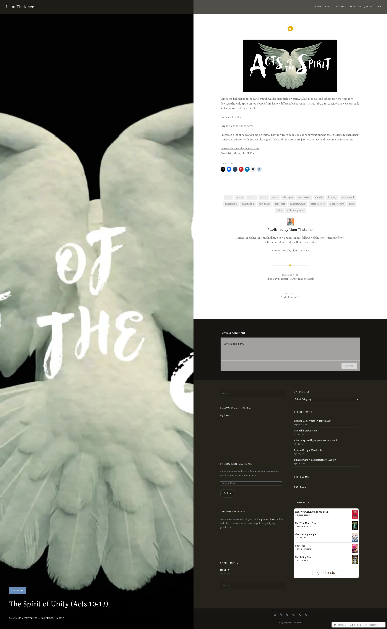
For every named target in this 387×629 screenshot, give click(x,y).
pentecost (280, 204)
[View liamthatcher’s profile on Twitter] (225, 570)
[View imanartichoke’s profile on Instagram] (229, 570)
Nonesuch (300, 545)
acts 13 (263, 197)
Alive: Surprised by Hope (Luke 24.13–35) (315, 440)
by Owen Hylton (240, 148)
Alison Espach (302, 538)
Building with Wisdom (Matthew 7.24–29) (315, 459)
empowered (347, 197)
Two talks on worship (305, 430)
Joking (369, 6)
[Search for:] (252, 393)
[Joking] (299, 614)
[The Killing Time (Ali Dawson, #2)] (355, 563)
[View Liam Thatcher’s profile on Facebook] (221, 570)
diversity (332, 197)
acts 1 (228, 197)
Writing (341, 6)
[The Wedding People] (355, 540)
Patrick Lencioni (303, 515)
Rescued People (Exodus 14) (308, 450)
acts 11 (251, 197)
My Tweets (226, 415)
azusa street (304, 197)
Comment (349, 365)
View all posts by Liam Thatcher (290, 250)
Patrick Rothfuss (304, 526)
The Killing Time (303, 557)
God (13, 591)
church (319, 197)
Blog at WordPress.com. (290, 623)
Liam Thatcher (20, 6)
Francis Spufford (304, 549)
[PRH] (305, 614)
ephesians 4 (248, 204)
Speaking (355, 6)
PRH (378, 6)
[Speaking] (293, 614)
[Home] (274, 614)
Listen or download (232, 117)
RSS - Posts (300, 487)
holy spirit (264, 204)
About (329, 6)
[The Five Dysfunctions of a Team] (355, 518)
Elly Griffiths (303, 560)
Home (318, 6)
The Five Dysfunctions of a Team (311, 511)
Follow (227, 493)
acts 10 (239, 197)
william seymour (295, 210)
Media (20, 591)
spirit (351, 204)
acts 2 (275, 197)
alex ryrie (288, 197)
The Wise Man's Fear (305, 523)
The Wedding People (305, 534)
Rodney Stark (337, 204)
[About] (281, 614)
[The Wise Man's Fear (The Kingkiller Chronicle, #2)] (355, 530)
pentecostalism (298, 204)
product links (268, 519)
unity (279, 210)
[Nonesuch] (355, 552)
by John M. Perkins (240, 153)
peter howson (318, 204)
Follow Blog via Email (236, 464)
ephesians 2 (231, 204)
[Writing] (287, 614)
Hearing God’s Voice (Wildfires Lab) (312, 421)
